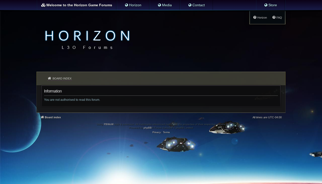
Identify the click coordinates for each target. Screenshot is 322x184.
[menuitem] (133, 5)
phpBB (148, 127)
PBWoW (108, 124)
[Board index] (86, 39)
